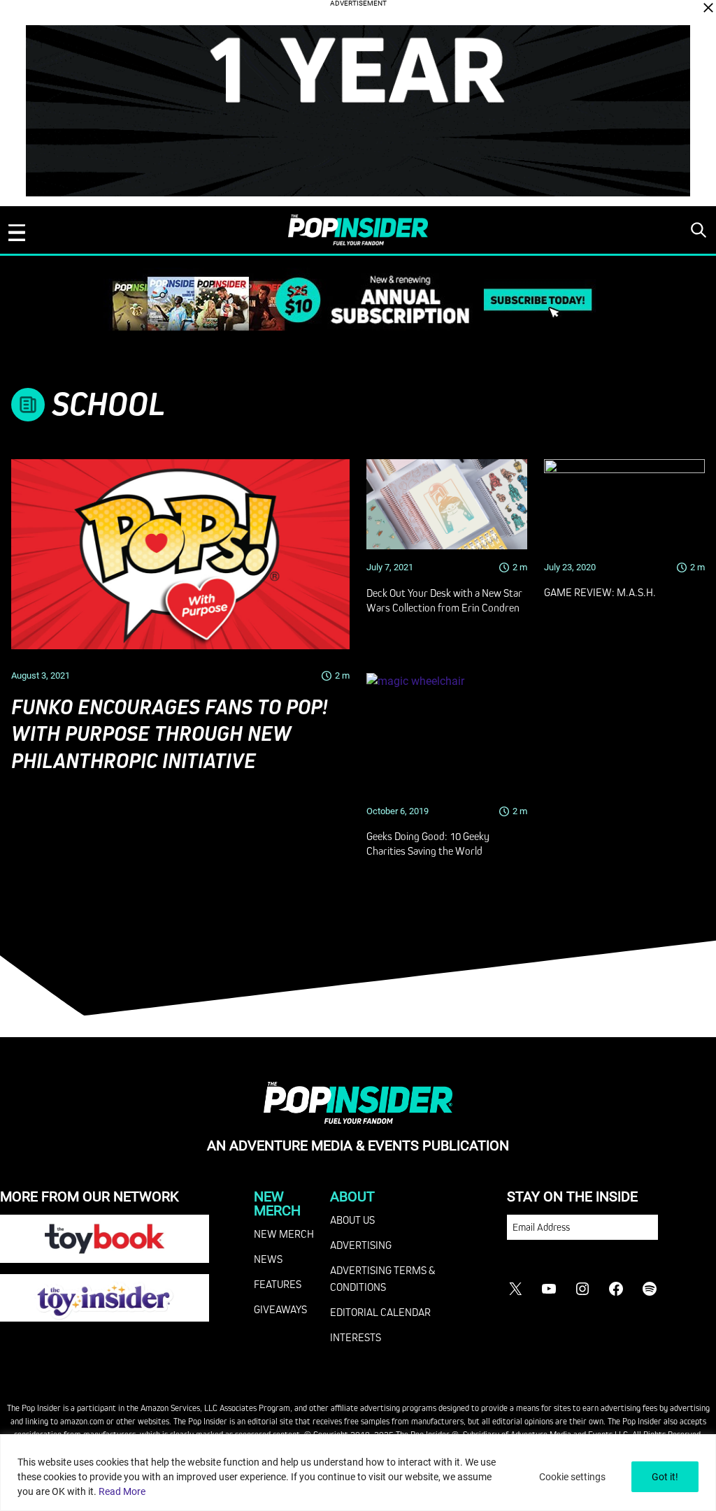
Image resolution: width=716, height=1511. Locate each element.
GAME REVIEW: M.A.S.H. (600, 592)
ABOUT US (352, 1219)
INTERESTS (355, 1337)
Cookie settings (572, 1476)
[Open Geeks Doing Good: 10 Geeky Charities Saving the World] (446, 733)
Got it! (665, 1476)
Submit (687, 1234)
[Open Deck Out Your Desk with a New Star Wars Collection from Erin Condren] (446, 504)
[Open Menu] (16, 232)
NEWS (268, 1258)
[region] (358, 1472)
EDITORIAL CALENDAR (380, 1312)
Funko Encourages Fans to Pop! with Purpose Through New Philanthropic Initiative (169, 734)
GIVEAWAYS (280, 1309)
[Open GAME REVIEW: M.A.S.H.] (624, 504)
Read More (122, 1491)
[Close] (708, 8)
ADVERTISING (361, 1244)
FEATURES (277, 1284)
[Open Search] (698, 230)
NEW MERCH (284, 1233)
